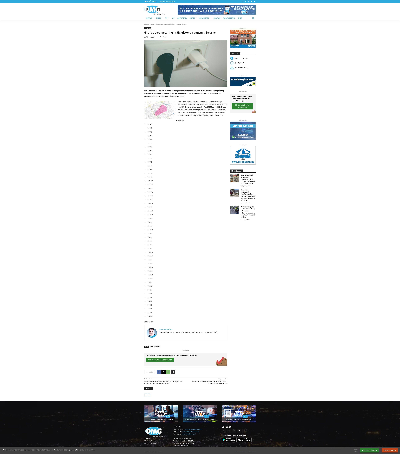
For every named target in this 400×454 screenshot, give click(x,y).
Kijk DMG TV (239, 63)
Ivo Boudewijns (163, 37)
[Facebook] (243, 1)
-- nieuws (148, 28)
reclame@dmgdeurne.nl (190, 432)
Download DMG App (242, 68)
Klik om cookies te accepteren (160, 360)
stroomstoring (154, 346)
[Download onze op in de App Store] (244, 441)
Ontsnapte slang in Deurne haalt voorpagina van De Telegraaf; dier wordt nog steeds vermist (248, 179)
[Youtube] (251, 1)
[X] (163, 372)
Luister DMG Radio (241, 58)
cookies (24, 450)
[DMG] (161, 10)
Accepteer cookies (369, 450)
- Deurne (151, 24)
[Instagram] (249, 1)
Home (146, 24)
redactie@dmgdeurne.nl (193, 429)
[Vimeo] (254, 1)
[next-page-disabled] (149, 395)
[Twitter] (246, 1)
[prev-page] (145, 395)
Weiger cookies (390, 450)
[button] (217, 9)
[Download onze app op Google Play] (229, 441)
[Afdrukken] (173, 372)
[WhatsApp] (168, 372)
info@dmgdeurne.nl (189, 434)
